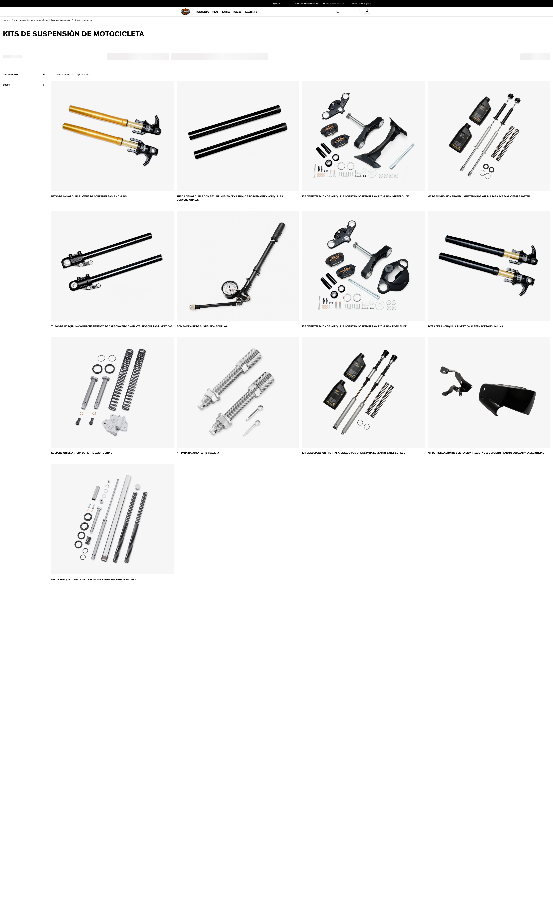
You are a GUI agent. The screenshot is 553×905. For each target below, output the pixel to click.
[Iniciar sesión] (367, 12)
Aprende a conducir (281, 3)
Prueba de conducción (332, 3)
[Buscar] (347, 11)
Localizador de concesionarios (306, 3)
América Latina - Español (360, 4)
